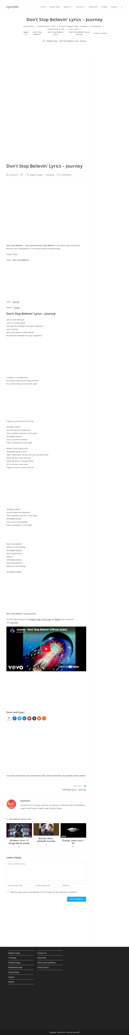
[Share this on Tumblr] (34, 718)
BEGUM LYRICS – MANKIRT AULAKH (46, 840)
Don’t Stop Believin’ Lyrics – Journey (73, 41)
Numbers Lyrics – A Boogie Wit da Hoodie (19, 842)
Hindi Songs (46, 619)
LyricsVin (12, 7)
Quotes (11, 982)
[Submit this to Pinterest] (29, 718)
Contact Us (41, 953)
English (57, 619)
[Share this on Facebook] (15, 718)
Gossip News (13, 972)
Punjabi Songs (14, 962)
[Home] (44, 41)
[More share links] (44, 718)
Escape (96, 33)
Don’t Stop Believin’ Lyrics (55, 33)
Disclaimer (41, 958)
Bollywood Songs (15, 967)
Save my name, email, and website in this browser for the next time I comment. (43, 892)
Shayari (11, 977)
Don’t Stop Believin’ (37, 33)
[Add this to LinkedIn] (24, 718)
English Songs (72, 26)
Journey (103, 33)
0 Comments (96, 26)
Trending (83, 26)
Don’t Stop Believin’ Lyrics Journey (79, 33)
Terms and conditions (46, 962)
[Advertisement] (108, 96)
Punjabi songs (35, 619)
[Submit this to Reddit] (39, 718)
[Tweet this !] (20, 718)
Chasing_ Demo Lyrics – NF (73, 842)
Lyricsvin (29, 26)
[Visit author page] (11, 804)
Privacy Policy (43, 967)
